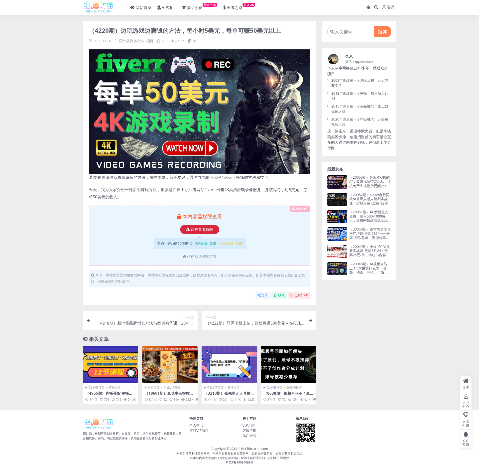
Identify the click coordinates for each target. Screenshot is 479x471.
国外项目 (126, 40)
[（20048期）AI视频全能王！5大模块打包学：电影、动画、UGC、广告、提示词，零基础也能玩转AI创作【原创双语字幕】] (337, 268)
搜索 (383, 31)
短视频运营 (294, 387)
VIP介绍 (248, 425)
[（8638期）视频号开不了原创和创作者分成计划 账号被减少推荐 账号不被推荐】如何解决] (288, 364)
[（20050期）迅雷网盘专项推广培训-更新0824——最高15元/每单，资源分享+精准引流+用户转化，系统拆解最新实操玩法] (337, 233)
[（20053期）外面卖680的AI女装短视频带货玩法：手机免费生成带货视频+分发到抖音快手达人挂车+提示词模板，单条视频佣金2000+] (337, 182)
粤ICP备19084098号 (239, 462)
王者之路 (240, 6)
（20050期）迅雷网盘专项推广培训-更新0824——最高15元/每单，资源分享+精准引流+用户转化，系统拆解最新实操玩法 (370, 237)
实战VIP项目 (143, 40)
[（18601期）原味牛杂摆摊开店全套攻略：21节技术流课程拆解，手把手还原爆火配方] (170, 364)
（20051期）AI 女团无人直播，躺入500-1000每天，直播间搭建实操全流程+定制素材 (370, 218)
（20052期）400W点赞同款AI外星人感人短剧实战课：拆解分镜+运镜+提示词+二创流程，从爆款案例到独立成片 (369, 203)
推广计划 (249, 435)
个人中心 (196, 425)
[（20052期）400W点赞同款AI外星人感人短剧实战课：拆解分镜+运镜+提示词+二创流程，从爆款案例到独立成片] (337, 199)
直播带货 (115, 387)
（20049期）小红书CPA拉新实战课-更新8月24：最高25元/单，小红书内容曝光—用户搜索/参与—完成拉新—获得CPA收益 (369, 255)
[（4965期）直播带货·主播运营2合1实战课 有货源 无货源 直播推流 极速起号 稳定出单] (110, 364)
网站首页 (143, 7)
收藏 (281, 295)
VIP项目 (169, 7)
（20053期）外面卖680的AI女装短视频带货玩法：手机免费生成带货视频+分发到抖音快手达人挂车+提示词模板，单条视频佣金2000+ (370, 188)
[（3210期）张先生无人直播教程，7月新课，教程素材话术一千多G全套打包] (229, 364)
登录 (391, 7)
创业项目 (153, 387)
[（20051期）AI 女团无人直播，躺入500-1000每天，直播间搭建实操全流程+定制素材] (337, 216)
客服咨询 (249, 430)
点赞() (301, 295)
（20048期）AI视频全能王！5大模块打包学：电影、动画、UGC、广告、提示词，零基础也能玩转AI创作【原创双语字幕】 (370, 272)
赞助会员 (201, 6)
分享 (264, 295)
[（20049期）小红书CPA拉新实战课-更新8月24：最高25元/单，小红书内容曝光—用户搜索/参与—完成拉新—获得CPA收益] (337, 251)
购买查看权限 (202, 230)
